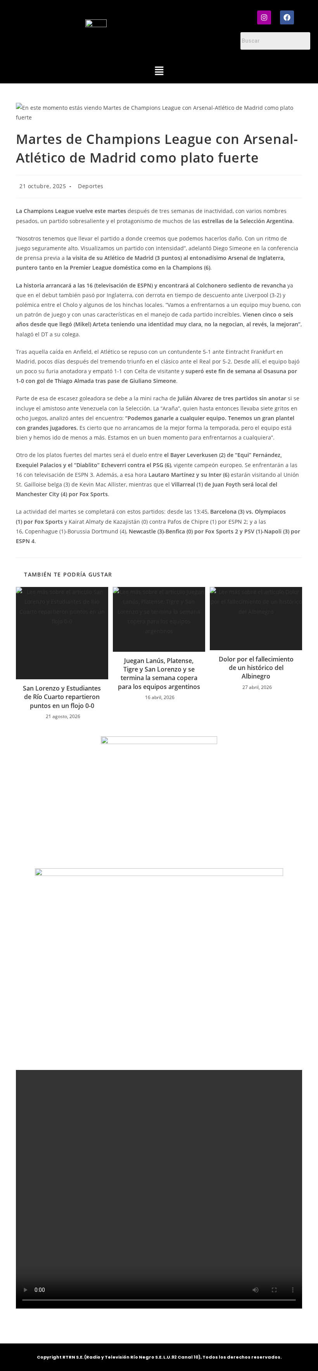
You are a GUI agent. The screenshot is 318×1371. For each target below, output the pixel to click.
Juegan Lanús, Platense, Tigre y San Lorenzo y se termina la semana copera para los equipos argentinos (159, 673)
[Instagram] (264, 17)
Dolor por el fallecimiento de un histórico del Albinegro (256, 668)
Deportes (91, 186)
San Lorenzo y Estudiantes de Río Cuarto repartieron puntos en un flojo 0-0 (62, 697)
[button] (159, 71)
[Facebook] (287, 17)
